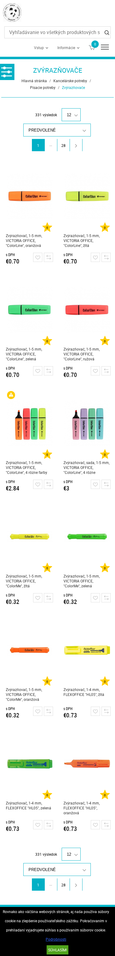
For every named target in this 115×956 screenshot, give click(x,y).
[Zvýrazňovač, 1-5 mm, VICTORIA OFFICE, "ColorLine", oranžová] (30, 196)
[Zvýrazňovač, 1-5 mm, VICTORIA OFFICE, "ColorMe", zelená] (87, 536)
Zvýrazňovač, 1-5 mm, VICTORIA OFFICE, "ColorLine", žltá (81, 240)
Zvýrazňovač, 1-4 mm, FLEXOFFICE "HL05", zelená (28, 805)
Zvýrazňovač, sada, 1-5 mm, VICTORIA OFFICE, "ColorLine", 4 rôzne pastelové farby (86, 467)
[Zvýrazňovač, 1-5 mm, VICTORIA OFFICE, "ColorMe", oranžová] (30, 650)
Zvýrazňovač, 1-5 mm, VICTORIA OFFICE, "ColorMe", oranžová (24, 694)
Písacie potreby (43, 87)
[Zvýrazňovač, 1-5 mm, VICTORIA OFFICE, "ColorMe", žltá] (30, 536)
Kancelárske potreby (70, 80)
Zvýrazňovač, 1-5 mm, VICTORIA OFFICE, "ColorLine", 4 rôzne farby (26, 467)
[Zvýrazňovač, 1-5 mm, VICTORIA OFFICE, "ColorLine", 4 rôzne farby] (30, 423)
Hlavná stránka (34, 80)
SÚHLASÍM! (57, 949)
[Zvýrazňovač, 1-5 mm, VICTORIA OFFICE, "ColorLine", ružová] (87, 310)
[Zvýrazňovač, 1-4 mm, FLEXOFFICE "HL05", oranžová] (87, 763)
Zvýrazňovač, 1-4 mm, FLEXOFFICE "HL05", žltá (83, 692)
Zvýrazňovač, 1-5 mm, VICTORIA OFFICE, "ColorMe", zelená (81, 581)
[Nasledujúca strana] (76, 145)
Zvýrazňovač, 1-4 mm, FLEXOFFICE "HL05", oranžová (81, 808)
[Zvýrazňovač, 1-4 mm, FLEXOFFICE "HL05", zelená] (30, 763)
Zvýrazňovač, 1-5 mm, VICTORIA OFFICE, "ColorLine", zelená (24, 354)
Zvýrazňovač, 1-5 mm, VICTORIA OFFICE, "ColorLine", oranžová (24, 240)
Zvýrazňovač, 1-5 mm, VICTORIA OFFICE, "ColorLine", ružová (81, 354)
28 (63, 145)
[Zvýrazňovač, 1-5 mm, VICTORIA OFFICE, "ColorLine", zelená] (30, 310)
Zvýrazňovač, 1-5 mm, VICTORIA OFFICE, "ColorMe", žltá (24, 581)
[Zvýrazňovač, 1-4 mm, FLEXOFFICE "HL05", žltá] (87, 650)
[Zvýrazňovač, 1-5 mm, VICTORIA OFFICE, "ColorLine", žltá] (87, 196)
